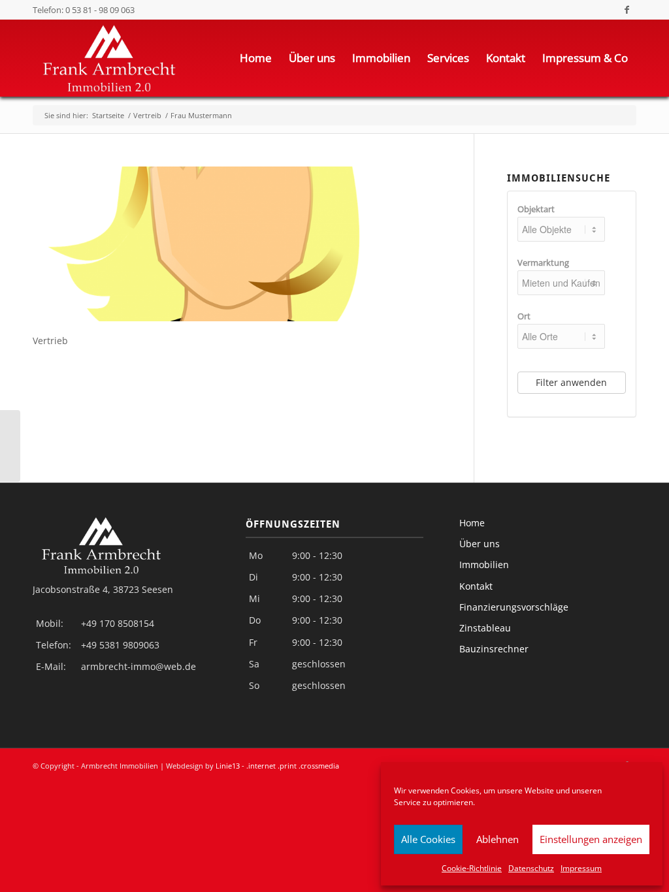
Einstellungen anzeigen (591, 839)
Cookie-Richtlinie (472, 868)
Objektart (536, 209)
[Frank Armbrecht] (10, 446)
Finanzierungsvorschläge (513, 607)
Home (472, 523)
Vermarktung (543, 262)
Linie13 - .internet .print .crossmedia (277, 766)
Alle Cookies (428, 839)
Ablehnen (497, 839)
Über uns (479, 543)
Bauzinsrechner (494, 649)
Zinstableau (485, 628)
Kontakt (476, 586)
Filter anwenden (571, 382)
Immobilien (484, 564)
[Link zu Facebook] (626, 10)
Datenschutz (531, 868)
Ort (523, 316)
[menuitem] (255, 58)
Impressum (581, 868)
